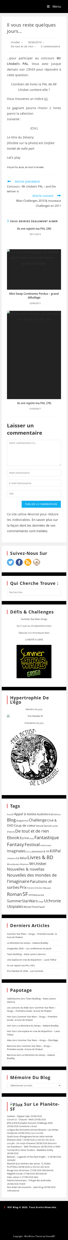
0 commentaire (50, 46)
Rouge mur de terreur (18, 1170)
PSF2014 (31, 888)
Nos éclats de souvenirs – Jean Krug (25, 1187)
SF (25, 893)
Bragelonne (22, 820)
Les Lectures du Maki (18, 1007)
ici (46, 99)
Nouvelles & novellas (25, 869)
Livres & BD (40, 857)
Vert (9, 1016)
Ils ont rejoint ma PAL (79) (34, 403)
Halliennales (45, 845)
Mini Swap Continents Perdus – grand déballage (34, 295)
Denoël (39, 825)
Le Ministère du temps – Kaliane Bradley (27, 942)
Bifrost (57, 814)
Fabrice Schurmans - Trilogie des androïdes (29, 1180)
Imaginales (16, 851)
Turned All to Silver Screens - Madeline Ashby (30, 1150)
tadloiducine (13, 998)
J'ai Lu (29, 851)
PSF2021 (39, 888)
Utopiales (15, 906)
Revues (47, 887)
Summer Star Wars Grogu (34, 619)
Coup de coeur (24, 825)
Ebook (13, 837)
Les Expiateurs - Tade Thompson (23, 1146)
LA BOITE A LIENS (34, 639)
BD (52, 814)
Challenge (38, 820)
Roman (14, 894)
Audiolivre (43, 814)
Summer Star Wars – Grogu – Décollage (38, 1040)
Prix (23, 887)
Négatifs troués (15, 1173)
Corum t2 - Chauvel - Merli (20, 1119)
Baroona (11, 1045)
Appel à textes (25, 814)
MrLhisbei (37, 863)
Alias (9, 1040)
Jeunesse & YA (40, 851)
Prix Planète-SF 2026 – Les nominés (25, 971)
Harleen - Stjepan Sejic (18, 1116)
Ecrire (24, 838)
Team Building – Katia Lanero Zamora (26, 954)
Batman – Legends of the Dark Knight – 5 (28, 1156)
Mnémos (24, 864)
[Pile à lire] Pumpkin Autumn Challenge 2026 (29, 1122)
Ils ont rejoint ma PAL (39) (34, 229)
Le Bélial (21, 858)
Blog (21, 167)
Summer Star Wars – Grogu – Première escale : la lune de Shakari (31, 1009)
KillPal (55, 850)
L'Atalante (11, 858)
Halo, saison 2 (14, 1177)
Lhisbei (15, 42)
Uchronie (52, 901)
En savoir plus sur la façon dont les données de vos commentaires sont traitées (32, 525)
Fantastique (46, 837)
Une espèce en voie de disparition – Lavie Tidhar (31, 959)
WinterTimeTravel (34, 907)
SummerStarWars (22, 900)
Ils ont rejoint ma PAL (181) (21, 965)
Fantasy (15, 844)
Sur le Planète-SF (34, 1106)
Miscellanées (13, 864)
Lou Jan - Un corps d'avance (21, 1143)
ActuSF (10, 814)
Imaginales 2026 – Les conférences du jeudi (29, 948)
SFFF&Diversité (36, 895)
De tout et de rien (22, 46)
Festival (32, 844)
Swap (40, 901)
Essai (31, 838)
